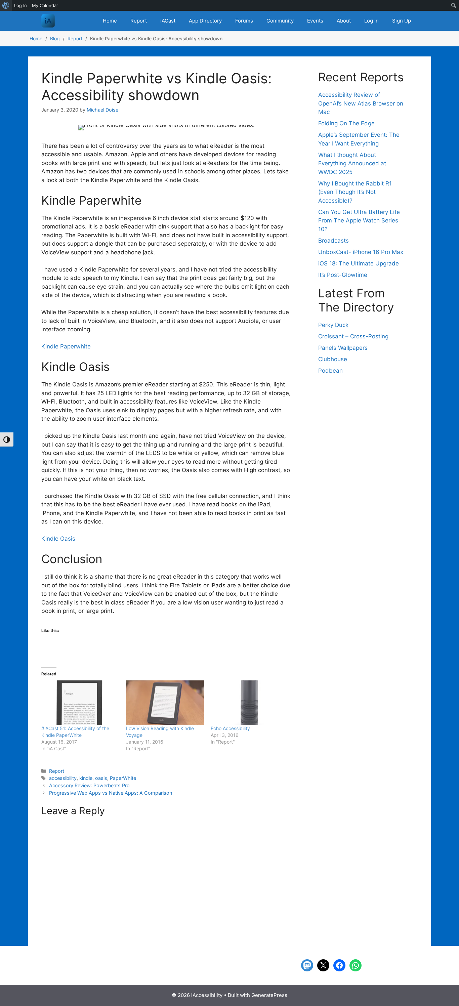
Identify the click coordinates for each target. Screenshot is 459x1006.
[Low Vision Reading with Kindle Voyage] (165, 702)
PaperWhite (123, 778)
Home (110, 20)
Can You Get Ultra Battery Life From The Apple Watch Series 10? (359, 221)
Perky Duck (333, 325)
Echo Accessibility (230, 728)
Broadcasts (333, 240)
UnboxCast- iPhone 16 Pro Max (360, 252)
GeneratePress (269, 995)
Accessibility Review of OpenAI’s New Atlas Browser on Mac (360, 103)
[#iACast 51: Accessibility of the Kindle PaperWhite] (80, 702)
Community (280, 20)
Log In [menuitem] (20, 5)
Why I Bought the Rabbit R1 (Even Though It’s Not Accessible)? (355, 192)
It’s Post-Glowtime (342, 274)
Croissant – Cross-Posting (353, 336)
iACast (167, 20)
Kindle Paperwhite (66, 346)
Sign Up (401, 20)
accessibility (63, 778)
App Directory (205, 20)
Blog (55, 38)
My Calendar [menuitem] (45, 5)
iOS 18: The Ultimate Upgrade (358, 263)
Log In (371, 20)
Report (138, 20)
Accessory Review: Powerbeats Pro (89, 785)
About (344, 20)
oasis (101, 778)
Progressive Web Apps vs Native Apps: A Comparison (110, 793)
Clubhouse (332, 359)
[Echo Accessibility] (250, 702)
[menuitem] (6, 5)
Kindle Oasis (58, 538)
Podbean (330, 370)
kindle (85, 778)
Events (315, 20)
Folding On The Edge (346, 123)
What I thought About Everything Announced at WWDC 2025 (352, 163)
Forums (244, 20)
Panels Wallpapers (343, 347)
